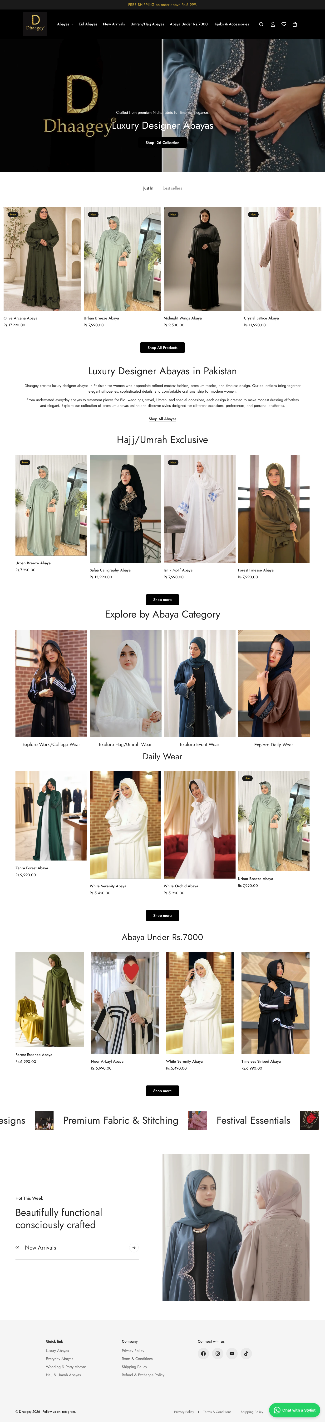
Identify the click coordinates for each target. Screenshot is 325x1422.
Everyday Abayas (59, 1358)
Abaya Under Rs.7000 (189, 24)
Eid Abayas (88, 24)
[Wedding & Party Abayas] (200, 683)
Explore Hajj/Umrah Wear (125, 744)
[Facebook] (203, 1353)
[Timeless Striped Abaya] (275, 1003)
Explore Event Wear (199, 744)
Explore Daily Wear (273, 744)
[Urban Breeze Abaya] (123, 259)
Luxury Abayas (57, 1350)
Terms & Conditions (137, 1358)
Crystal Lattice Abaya (261, 318)
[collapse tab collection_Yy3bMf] (134, 1247)
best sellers (172, 188)
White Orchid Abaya (181, 886)
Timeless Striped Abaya (261, 1061)
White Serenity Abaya (108, 886)
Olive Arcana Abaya (20, 318)
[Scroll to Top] (315, 1396)
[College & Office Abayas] (51, 683)
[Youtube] (232, 1353)
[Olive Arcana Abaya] (42, 259)
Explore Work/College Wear (51, 744)
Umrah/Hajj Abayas (147, 24)
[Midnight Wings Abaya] (202, 259)
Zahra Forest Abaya (31, 868)
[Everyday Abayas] (274, 683)
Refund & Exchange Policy (143, 1375)
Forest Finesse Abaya (256, 570)
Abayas (63, 24)
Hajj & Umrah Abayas (63, 1375)
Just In (148, 188)
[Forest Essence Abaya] (49, 999)
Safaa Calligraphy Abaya (110, 570)
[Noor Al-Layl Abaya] (125, 1003)
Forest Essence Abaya (33, 1054)
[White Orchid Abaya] (200, 825)
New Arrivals (114, 24)
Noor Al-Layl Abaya (107, 1061)
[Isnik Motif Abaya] (200, 509)
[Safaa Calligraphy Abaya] (126, 509)
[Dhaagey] (35, 24)
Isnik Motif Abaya (178, 570)
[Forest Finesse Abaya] (274, 509)
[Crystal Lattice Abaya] (283, 259)
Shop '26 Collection (162, 142)
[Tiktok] (246, 1353)
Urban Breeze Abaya (101, 318)
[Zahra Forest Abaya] (51, 816)
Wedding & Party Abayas (66, 1367)
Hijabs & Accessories (231, 24)
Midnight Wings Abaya (183, 318)
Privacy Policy (133, 1350)
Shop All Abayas (162, 419)
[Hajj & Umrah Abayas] (126, 683)
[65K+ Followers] (217, 1353)
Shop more (162, 599)
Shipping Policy (134, 1367)
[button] (294, 24)
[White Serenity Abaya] (126, 825)
